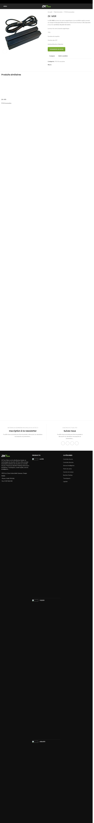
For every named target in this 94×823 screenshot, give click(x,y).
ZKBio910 (42, 742)
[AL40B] (35, 527)
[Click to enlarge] (5, 51)
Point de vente (58, 12)
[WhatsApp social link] (51, 1)
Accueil (50, 12)
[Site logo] (46, 6)
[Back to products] (88, 12)
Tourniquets (66, 478)
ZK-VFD (3, 217)
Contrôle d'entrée (68, 462)
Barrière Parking (67, 475)
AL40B (42, 459)
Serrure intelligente (68, 465)
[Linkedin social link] (48, 1)
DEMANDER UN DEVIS (56, 49)
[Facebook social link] (41, 1)
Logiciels (65, 481)
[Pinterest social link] (46, 1)
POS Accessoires (69, 12)
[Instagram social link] (67, 443)
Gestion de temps (68, 472)
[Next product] (90, 12)
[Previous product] (86, 12)
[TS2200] (35, 669)
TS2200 (42, 600)
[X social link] (44, 1)
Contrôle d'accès (68, 459)
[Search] (90, 6)
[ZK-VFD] (11, 147)
